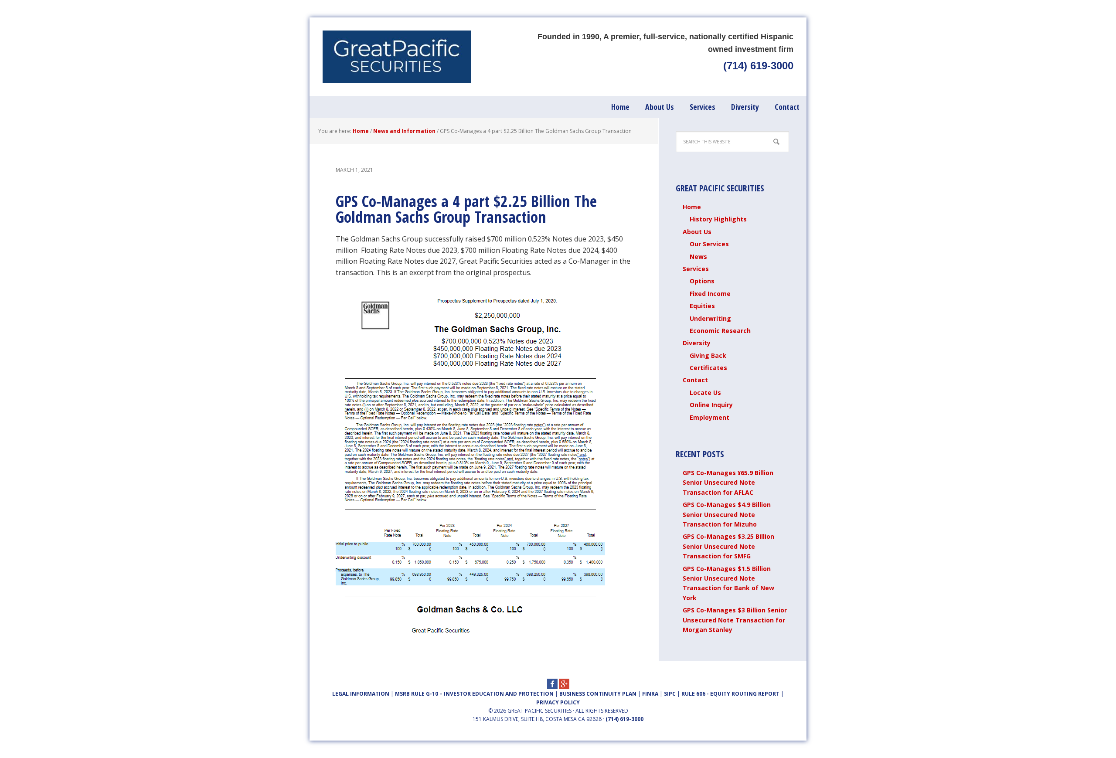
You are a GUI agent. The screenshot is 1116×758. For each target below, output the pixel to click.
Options (702, 281)
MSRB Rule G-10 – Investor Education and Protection (474, 693)
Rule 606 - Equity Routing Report (730, 693)
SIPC (670, 693)
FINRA (650, 693)
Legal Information (360, 693)
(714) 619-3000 (758, 65)
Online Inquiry (711, 405)
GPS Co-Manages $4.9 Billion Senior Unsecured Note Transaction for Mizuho (727, 514)
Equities (702, 306)
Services (696, 269)
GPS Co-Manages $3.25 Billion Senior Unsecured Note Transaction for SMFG (728, 546)
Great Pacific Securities (397, 57)
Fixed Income (710, 293)
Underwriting (710, 318)
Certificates (708, 368)
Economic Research (720, 330)
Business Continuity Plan (597, 693)
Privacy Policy (558, 702)
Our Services (709, 244)
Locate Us (705, 392)
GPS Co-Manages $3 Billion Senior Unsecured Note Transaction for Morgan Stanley (735, 620)
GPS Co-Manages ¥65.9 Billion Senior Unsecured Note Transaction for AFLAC (728, 482)
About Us (697, 232)
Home (692, 207)
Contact (695, 380)
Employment (709, 417)
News (698, 256)
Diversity (697, 343)
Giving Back (708, 355)
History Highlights (718, 219)
